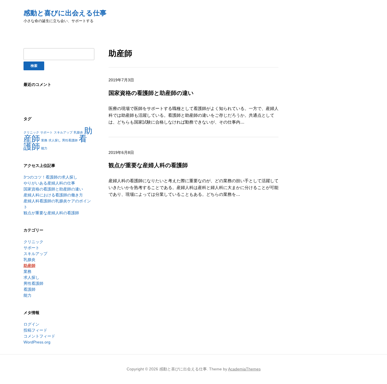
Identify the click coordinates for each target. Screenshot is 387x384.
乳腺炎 (78, 132)
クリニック (31, 132)
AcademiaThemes (244, 369)
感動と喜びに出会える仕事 (65, 13)
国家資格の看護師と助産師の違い (53, 189)
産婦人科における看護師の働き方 (53, 195)
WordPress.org (37, 342)
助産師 (29, 265)
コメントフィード (39, 336)
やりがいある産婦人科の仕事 (49, 183)
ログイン (31, 324)
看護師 (29, 289)
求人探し (54, 140)
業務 (44, 140)
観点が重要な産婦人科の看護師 (51, 213)
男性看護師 (70, 140)
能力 (44, 148)
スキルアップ (63, 132)
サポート (46, 132)
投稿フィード (35, 330)
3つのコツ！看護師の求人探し (50, 177)
